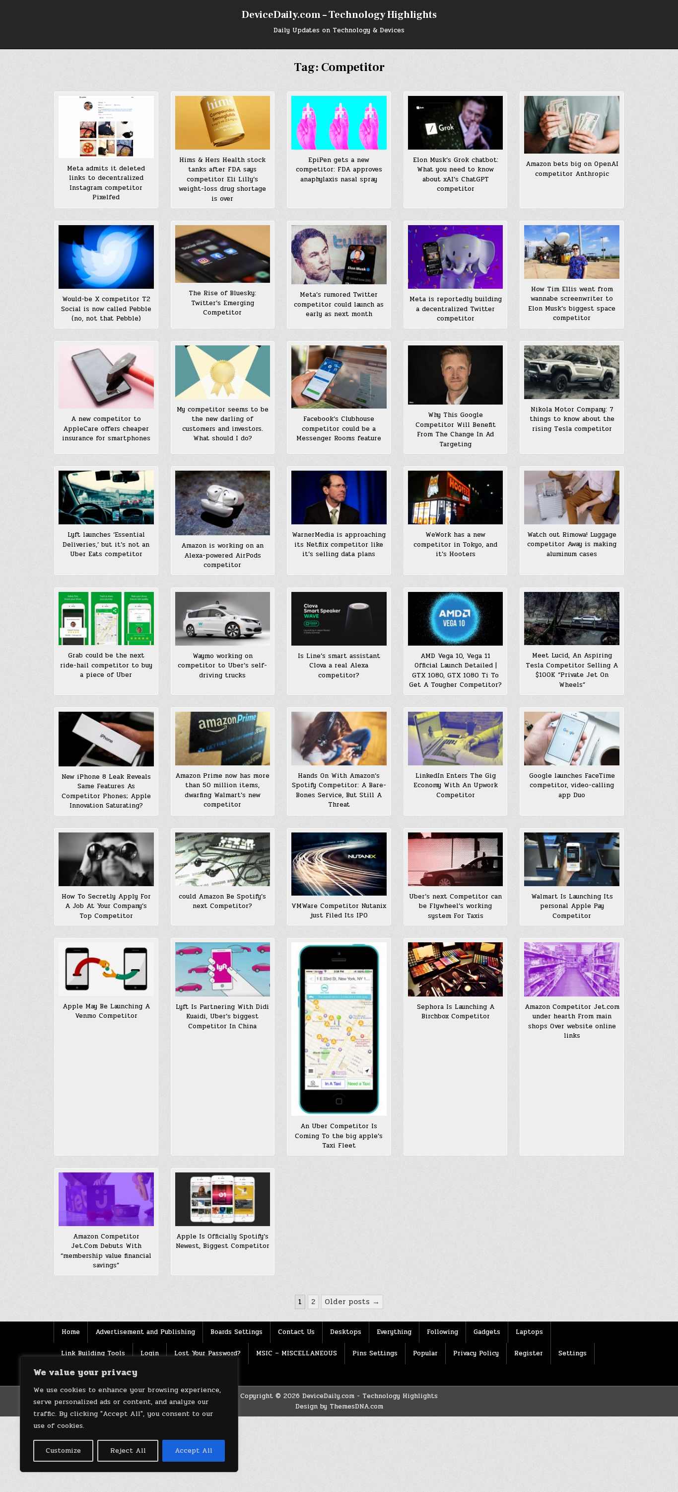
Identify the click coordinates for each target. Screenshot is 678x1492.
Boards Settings (236, 1332)
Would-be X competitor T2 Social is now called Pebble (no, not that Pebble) (106, 309)
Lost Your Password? (207, 1353)
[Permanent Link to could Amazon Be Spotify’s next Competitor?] (223, 859)
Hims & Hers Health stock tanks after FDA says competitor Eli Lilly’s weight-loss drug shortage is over (222, 179)
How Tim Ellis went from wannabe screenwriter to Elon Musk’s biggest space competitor (571, 304)
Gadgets (487, 1332)
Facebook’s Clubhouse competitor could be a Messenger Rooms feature (338, 428)
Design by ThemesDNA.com (339, 1406)
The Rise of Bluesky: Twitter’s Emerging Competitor (222, 303)
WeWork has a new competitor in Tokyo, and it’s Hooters (455, 544)
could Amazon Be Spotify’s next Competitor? (222, 902)
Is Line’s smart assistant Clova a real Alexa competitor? (339, 665)
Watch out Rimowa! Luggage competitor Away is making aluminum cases (571, 544)
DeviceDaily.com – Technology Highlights (339, 14)
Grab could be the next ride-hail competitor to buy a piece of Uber (106, 665)
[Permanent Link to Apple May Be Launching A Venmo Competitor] (106, 969)
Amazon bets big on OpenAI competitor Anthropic (572, 169)
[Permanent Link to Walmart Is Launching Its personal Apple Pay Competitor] (571, 859)
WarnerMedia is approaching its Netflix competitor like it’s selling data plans (339, 544)
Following (442, 1332)
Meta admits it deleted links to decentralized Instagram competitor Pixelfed (106, 183)
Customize (63, 1450)
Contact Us (296, 1332)
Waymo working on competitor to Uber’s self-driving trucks (222, 665)
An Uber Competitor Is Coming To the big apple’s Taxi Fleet (339, 1136)
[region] (129, 1414)
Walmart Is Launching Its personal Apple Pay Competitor (572, 906)
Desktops (345, 1332)
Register (528, 1353)
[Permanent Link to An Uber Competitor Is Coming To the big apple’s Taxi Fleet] (339, 1029)
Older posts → (352, 1302)
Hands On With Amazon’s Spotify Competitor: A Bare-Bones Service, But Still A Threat (339, 790)
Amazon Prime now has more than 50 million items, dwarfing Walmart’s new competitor (222, 790)
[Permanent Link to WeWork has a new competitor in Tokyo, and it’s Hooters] (455, 497)
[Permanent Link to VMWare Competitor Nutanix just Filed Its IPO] (339, 864)
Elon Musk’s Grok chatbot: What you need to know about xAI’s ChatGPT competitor (455, 174)
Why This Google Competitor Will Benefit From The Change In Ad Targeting (455, 429)
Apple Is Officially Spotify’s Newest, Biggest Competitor (223, 1241)
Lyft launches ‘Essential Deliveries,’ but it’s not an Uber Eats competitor (106, 544)
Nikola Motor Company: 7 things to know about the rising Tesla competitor (572, 419)
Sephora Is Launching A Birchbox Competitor (455, 1012)
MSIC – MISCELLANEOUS (296, 1353)
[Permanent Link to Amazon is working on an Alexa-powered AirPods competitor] (223, 503)
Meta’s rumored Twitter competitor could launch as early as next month (339, 304)
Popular (425, 1353)
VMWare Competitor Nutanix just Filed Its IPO (338, 911)
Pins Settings (375, 1353)
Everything (394, 1332)
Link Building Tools (93, 1353)
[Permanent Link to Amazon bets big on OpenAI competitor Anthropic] (571, 125)
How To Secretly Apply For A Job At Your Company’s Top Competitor (106, 906)
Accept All (193, 1450)
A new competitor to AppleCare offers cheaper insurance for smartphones (106, 428)
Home (71, 1332)
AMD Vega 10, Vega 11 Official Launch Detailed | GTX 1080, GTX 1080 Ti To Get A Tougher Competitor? (455, 670)
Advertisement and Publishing (145, 1332)
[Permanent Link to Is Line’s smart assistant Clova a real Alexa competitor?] (339, 619)
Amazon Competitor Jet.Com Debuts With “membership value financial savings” (106, 1251)
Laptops (529, 1332)
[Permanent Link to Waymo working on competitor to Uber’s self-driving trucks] (223, 619)
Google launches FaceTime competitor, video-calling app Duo (572, 785)
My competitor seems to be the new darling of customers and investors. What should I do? (223, 424)
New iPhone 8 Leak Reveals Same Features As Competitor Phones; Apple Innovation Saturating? (106, 791)
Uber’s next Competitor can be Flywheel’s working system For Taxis (455, 906)
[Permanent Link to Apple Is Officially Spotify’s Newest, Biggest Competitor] (223, 1199)
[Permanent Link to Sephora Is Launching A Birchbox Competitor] (455, 969)
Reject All (128, 1450)
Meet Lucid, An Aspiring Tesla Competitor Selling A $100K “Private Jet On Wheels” (572, 670)
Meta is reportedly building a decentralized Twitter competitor (455, 309)
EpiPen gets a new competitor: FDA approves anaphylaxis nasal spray (339, 169)
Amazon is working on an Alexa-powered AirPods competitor (222, 555)
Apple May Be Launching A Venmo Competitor (106, 1011)
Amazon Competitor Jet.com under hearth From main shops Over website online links (572, 1021)
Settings (572, 1353)
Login (149, 1353)
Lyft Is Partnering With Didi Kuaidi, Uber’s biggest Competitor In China (222, 1016)
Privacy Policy (476, 1353)
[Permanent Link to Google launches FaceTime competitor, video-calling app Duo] (571, 738)
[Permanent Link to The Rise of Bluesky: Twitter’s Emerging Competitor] (223, 254)
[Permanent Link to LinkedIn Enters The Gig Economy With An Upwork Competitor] (455, 738)
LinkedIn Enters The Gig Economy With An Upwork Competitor (455, 785)
